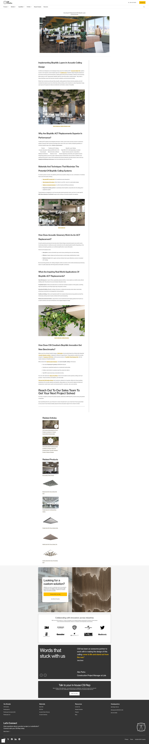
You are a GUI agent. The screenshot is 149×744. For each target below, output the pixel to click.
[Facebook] (12, 739)
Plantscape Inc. (6, 709)
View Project (80, 660)
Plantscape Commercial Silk (9, 712)
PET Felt (41, 709)
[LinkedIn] (16, 739)
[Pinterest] (19, 739)
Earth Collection (61, 227)
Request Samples (79, 709)
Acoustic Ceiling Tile (75, 70)
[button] (55, 594)
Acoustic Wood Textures (44, 712)
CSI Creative (6, 706)
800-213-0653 (132, 2)
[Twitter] (8, 739)
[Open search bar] (144, 6)
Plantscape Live (6, 714)
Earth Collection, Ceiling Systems (61, 338)
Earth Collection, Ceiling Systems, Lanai (61, 126)
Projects (77, 712)
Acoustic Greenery (43, 714)
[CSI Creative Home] (7, 2)
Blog (76, 714)
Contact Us (142, 2)
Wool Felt (41, 706)
